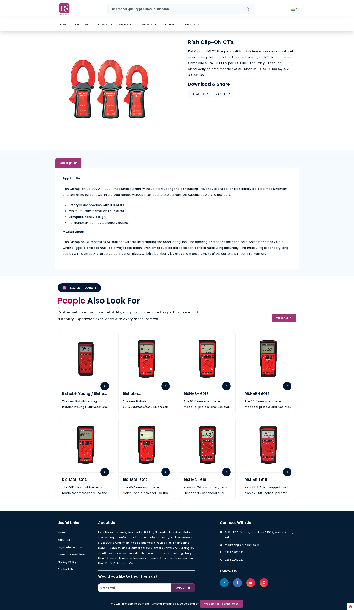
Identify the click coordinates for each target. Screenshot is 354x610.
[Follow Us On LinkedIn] (224, 582)
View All (282, 318)
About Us (81, 24)
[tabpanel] (177, 216)
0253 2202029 (234, 560)
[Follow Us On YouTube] (250, 582)
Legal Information (70, 547)
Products (104, 24)
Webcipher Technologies (221, 604)
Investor (126, 24)
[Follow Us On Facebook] (237, 582)
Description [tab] (68, 163)
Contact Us (190, 24)
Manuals (221, 94)
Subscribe (182, 588)
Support (147, 24)
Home (64, 24)
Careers (169, 24)
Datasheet (198, 94)
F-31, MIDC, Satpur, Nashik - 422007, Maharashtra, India (259, 535)
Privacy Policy (67, 562)
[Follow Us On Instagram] (264, 582)
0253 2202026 (234, 552)
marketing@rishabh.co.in (242, 545)
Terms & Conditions (71, 554)
